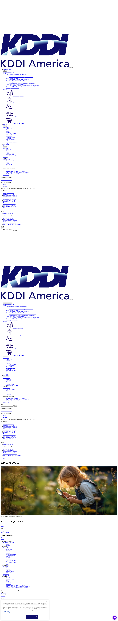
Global (6, 180)
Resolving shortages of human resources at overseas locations (22, 83)
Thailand (9, 200)
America (9, 213)
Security (8, 129)
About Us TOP (6, 159)
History (7, 163)
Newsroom (8, 165)
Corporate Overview (10, 160)
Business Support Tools (11, 139)
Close (5, 70)
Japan (8, 193)
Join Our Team (9, 164)
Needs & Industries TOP (8, 72)
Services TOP (6, 127)
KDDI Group (6, 175)
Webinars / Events (10, 154)
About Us (5, 157)
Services (5, 124)
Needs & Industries (7, 69)
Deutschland (10, 220)
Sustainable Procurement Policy (17, 173)
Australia (9, 209)
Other (7, 143)
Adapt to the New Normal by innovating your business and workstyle (24, 85)
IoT (7, 140)
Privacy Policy (6, 611)
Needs (4, 73)
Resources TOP (6, 148)
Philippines (9, 206)
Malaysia (9, 205)
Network (8, 132)
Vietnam (9, 201)
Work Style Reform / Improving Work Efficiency (16, 80)
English (5, 186)
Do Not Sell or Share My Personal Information (32, 617)
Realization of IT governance (12, 78)
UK (8, 218)
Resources (5, 145)
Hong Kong (10, 195)
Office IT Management (11, 133)
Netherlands (10, 223)
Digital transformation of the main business (15, 84)
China (8, 194)
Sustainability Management (16, 171)
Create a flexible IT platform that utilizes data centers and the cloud (20, 86)
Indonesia (9, 204)
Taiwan (9, 197)
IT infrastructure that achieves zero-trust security (16, 74)
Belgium (9, 221)
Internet (7, 131)
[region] (25, 610)
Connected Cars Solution (11, 142)
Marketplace (6, 144)
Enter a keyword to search (6, 229)
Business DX (9, 136)
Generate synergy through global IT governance (19, 79)
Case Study (8, 150)
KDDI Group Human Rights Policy (18, 172)
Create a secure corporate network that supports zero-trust (21, 75)
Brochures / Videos (10, 153)
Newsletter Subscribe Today (12, 155)
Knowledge (8, 149)
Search (2, 404)
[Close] (1, 228)
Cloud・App (9, 128)
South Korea (10, 196)
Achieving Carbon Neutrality (12, 88)
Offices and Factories (10, 134)
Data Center (8, 138)
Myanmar (9, 202)
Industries (5, 89)
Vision (7, 162)
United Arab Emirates (12, 224)
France (8, 219)
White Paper (8, 152)
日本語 (5, 184)
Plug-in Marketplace (10, 137)
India (8, 207)
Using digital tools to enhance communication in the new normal (22, 82)
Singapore (9, 199)
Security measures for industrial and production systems (21, 77)
